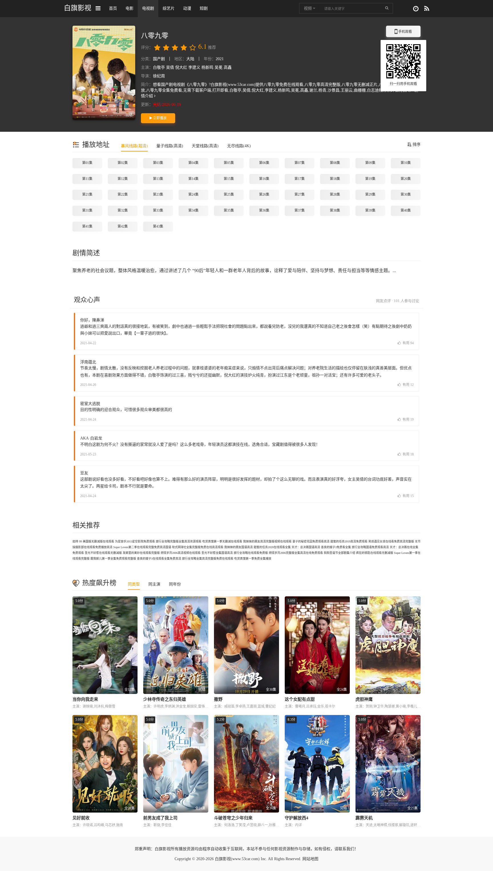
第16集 (264, 179)
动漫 (187, 8)
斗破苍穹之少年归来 (233, 818)
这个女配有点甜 (300, 699)
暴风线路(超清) (134, 146)
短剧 (204, 8)
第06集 (264, 163)
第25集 (229, 195)
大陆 (190, 59)
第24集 (193, 195)
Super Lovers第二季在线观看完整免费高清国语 (142, 547)
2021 (220, 59)
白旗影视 (77, 7)
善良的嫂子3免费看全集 (336, 547)
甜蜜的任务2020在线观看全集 (272, 547)
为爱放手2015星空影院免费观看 (135, 541)
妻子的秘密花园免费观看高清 (311, 541)
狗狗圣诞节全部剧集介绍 (339, 552)
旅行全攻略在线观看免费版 (251, 552)
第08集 (335, 163)
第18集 (335, 179)
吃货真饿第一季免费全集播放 (252, 558)
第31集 (87, 210)
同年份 (175, 584)
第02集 (123, 163)
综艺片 (169, 8)
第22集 (123, 195)
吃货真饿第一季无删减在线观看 (222, 541)
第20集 (406, 179)
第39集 (370, 210)
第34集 (193, 210)
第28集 (335, 195)
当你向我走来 (85, 699)
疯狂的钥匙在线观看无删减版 (374, 552)
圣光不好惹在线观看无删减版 (103, 552)
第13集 (158, 179)
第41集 (87, 226)
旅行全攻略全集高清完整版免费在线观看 (207, 558)
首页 (113, 8)
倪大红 (181, 67)
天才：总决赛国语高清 (306, 547)
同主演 (154, 584)
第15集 (229, 179)
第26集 (264, 195)
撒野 (218, 699)
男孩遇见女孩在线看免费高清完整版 (391, 541)
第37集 (299, 210)
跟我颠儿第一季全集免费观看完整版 (113, 558)
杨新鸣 (207, 67)
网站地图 (310, 859)
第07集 (299, 163)
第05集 (229, 163)
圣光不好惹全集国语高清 (217, 552)
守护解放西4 (296, 818)
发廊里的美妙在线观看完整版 (141, 552)
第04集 (193, 163)
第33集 (158, 210)
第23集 (158, 195)
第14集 (193, 179)
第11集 (87, 179)
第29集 (370, 195)
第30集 (406, 195)
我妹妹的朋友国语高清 (238, 547)
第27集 (299, 195)
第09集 (370, 163)
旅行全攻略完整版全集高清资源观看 (178, 541)
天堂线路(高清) (205, 146)
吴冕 (219, 67)
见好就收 (81, 818)
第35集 (229, 210)
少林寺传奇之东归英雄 (164, 699)
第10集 (406, 163)
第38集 (335, 210)
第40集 (406, 210)
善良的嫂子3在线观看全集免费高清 (159, 558)
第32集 (123, 210)
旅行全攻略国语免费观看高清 (370, 547)
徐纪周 (159, 76)
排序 (416, 144)
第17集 (299, 179)
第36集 (264, 210)
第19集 (370, 179)
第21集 (87, 195)
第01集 (87, 163)
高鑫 (228, 67)
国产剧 (159, 59)
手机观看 (403, 33)
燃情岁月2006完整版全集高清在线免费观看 (296, 552)
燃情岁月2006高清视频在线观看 (181, 552)
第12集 (123, 179)
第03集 (158, 163)
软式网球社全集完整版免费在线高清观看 (197, 547)
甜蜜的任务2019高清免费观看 (348, 541)
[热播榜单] (426, 8)
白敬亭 (159, 67)
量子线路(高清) (169, 146)
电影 (130, 8)
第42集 (123, 226)
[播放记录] (416, 8)
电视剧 (148, 8)
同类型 (134, 584)
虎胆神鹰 (364, 699)
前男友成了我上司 (160, 818)
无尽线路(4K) (239, 146)
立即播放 (159, 118)
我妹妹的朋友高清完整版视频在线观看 (267, 541)
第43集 (158, 226)
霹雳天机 (364, 818)
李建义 (194, 67)
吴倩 (170, 67)
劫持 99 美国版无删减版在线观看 (93, 541)
